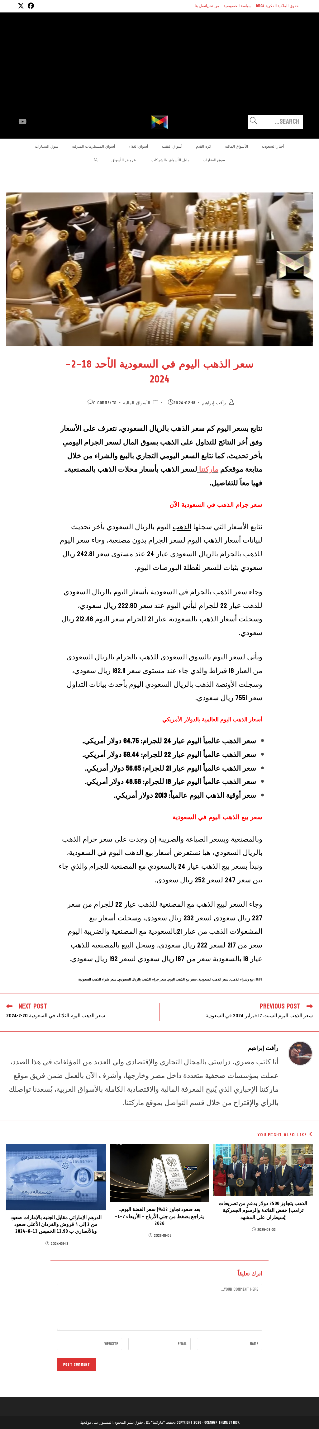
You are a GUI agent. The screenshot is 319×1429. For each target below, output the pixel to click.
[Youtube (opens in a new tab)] (22, 122)
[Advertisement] (159, 68)
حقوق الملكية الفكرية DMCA (277, 5)
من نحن (213, 5)
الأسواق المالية (136, 403)
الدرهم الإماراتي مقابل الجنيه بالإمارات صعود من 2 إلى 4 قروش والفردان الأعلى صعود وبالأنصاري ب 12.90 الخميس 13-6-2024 (56, 1224)
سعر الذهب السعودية (213, 979)
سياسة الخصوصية (237, 5)
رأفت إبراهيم (214, 403)
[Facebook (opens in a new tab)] (30, 6)
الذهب (182, 526)
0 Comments (105, 403)
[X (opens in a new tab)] (21, 6)
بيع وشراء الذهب (242, 979)
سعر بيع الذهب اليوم (182, 979)
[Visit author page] (300, 1053)
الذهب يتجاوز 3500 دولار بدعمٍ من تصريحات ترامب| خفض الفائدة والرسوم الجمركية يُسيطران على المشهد (263, 1210)
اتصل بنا (201, 5)
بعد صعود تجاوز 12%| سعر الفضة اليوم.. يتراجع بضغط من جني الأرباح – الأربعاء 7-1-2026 (159, 1216)
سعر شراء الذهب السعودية (97, 979)
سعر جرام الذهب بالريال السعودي (142, 979)
